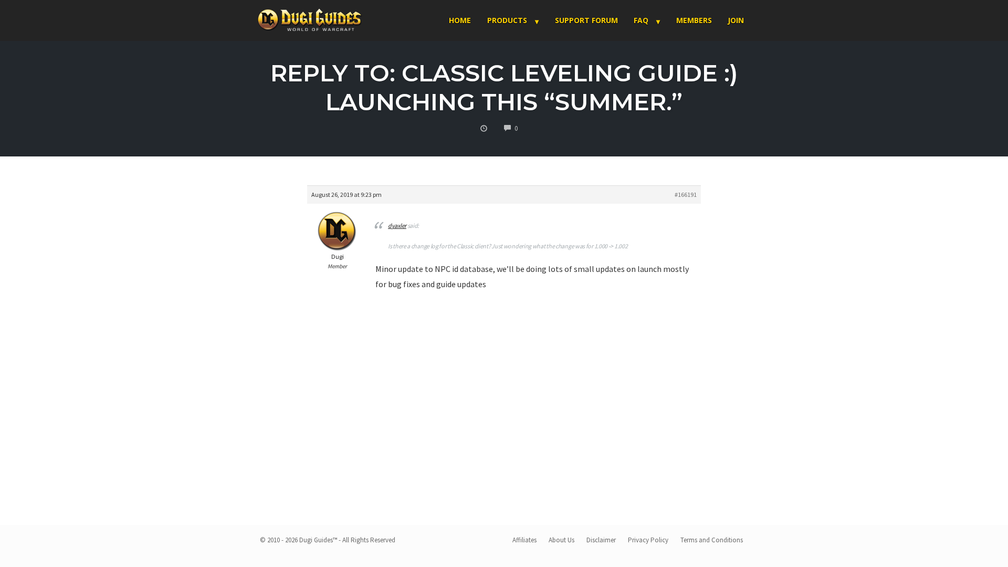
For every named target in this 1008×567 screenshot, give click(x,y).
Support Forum (586, 20)
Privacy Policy (648, 540)
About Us (561, 540)
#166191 (686, 194)
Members (694, 20)
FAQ (641, 20)
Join (736, 20)
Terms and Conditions (711, 540)
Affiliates (524, 540)
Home (460, 20)
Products (507, 20)
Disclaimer (601, 540)
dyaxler (397, 225)
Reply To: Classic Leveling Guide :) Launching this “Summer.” (504, 87)
